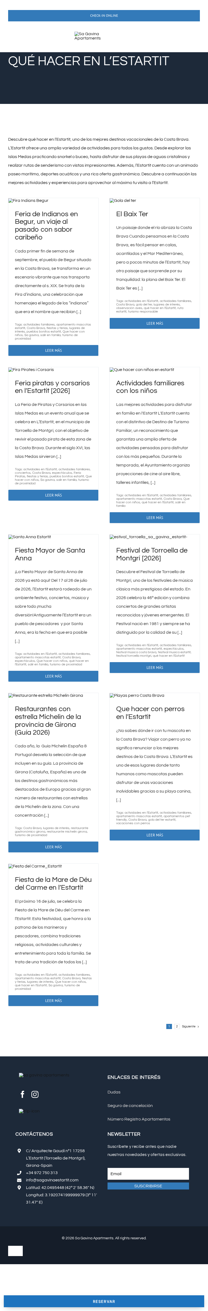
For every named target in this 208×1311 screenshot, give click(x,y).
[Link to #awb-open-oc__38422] (15, 37)
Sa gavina (31, 335)
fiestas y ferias (57, 328)
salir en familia (50, 335)
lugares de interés (167, 304)
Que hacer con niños (52, 661)
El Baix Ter (132, 214)
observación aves (129, 308)
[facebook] (22, 1094)
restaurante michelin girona (67, 831)
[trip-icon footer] (29, 1111)
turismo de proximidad (66, 664)
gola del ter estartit (162, 820)
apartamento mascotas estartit (139, 499)
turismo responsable (143, 311)
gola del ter (144, 304)
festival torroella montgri (133, 656)
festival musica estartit (174, 652)
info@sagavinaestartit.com (52, 1180)
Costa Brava (36, 328)
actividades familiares (39, 324)
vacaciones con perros (133, 823)
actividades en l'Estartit (141, 301)
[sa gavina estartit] (95, 34)
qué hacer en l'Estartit (160, 308)
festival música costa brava (136, 652)
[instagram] (34, 1094)
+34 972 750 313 (42, 1173)
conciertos (23, 473)
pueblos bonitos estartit (44, 331)
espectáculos (62, 473)
